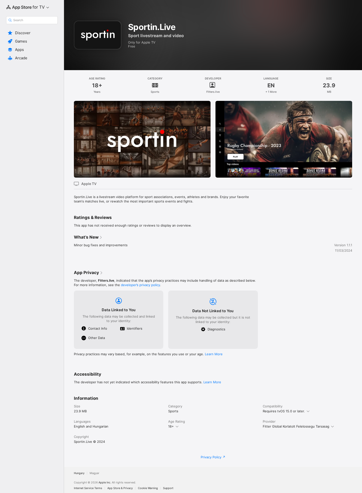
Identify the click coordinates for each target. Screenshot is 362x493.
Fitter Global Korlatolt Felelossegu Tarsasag (296, 426)
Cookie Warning (148, 488)
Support (168, 488)
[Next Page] (357, 139)
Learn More (214, 354)
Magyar (94, 473)
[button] (31, 33)
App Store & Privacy (120, 488)
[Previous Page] (69, 139)
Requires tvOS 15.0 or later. (284, 411)
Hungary (79, 473)
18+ (171, 426)
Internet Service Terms (88, 488)
